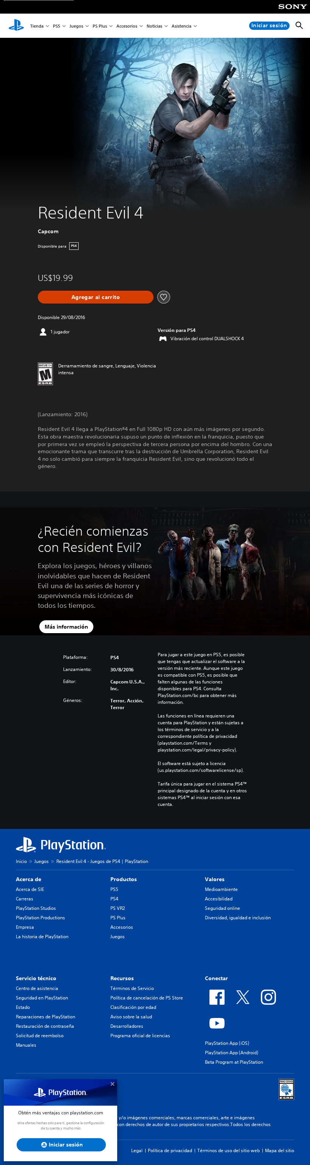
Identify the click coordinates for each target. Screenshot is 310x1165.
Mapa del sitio (279, 1150)
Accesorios (126, 26)
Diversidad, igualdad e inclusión (238, 917)
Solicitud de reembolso (40, 1035)
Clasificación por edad (133, 1007)
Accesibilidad (218, 898)
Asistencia (181, 26)
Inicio (21, 861)
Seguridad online (222, 908)
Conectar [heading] (216, 978)
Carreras (24, 898)
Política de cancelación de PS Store (146, 998)
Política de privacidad (170, 1150)
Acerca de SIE (30, 889)
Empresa (25, 927)
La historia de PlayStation (42, 936)
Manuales (26, 1045)
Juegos (76, 26)
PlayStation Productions (40, 917)
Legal (137, 1150)
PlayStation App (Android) (231, 1052)
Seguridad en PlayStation (42, 998)
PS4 (114, 898)
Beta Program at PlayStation (234, 1062)
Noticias (154, 26)
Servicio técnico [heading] (36, 978)
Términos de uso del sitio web (228, 1150)
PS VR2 (117, 908)
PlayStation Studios (36, 908)
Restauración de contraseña (45, 1026)
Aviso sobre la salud (131, 1016)
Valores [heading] (215, 879)
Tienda (36, 26)
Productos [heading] (123, 879)
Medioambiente (221, 889)
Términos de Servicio (132, 988)
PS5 (56, 26)
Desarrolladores (126, 1026)
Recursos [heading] (122, 978)
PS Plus (100, 26)
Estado (23, 1007)
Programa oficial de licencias (140, 1035)
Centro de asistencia (37, 988)
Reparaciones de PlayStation (45, 1016)
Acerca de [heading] (28, 879)
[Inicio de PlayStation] (16, 25)
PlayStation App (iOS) (227, 1043)
